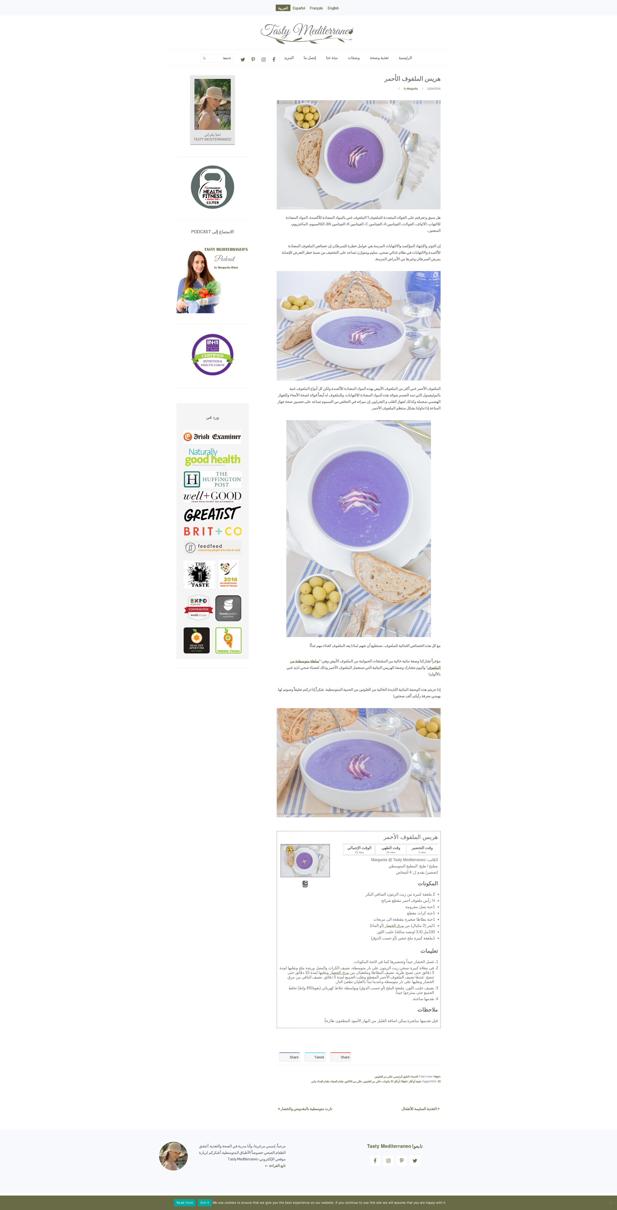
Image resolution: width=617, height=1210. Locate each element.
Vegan (437, 1076)
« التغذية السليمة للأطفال (420, 1108)
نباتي (313, 1081)
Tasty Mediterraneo (308, 20)
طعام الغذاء (323, 1081)
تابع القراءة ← (275, 1165)
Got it (204, 1202)
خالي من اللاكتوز (353, 1081)
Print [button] (305, 885)
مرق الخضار (394, 926)
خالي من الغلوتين (384, 1076)
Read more (184, 1202)
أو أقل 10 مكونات (391, 1081)
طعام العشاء (337, 1081)
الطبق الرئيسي (401, 1076)
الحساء (414, 1076)
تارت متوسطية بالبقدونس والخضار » (305, 1108)
